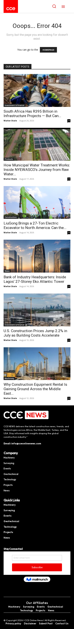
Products (9, 159)
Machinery (9, 378)
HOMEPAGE (48, 49)
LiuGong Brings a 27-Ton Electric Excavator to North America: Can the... (35, 225)
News (7, 271)
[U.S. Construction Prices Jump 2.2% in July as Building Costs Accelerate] (37, 309)
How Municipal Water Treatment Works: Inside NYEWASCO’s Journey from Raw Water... (37, 169)
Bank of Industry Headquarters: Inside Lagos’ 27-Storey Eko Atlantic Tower (35, 279)
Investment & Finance (14, 105)
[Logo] (10, 8)
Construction (11, 217)
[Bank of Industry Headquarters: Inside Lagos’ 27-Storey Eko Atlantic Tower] (37, 256)
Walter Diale (10, 120)
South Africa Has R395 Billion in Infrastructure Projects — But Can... (32, 113)
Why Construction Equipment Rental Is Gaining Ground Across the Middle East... (35, 389)
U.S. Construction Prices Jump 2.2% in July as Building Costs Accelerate (35, 333)
